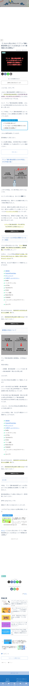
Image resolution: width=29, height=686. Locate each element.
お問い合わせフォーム (21, 681)
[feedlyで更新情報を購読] (14, 589)
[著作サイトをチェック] (11, 589)
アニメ (4, 576)
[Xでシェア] (2, 74)
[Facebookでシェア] (5, 74)
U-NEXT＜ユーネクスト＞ (12, 278)
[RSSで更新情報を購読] (17, 589)
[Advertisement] (14, 23)
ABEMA (7, 271)
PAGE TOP (15, 673)
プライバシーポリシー (21, 679)
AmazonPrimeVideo (10, 273)
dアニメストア (9, 275)
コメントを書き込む (14, 658)
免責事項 (8, 681)
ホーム (3, 530)
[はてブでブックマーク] (14, 582)
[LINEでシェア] (8, 74)
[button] (11, 74)
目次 (13, 152)
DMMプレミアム (14, 231)
